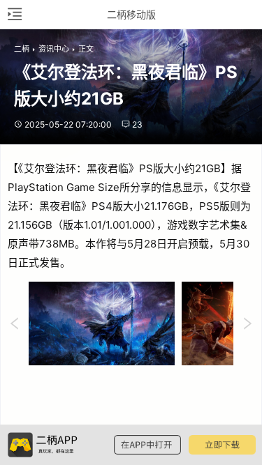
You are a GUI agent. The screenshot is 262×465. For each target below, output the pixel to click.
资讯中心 (53, 49)
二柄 (21, 49)
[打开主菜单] (14, 14)
